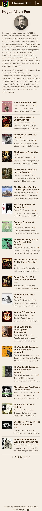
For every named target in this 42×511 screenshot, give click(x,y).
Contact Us (8, 507)
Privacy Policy (32, 507)
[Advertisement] (21, 483)
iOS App (26, 510)
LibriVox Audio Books (21, 2)
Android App (17, 510)
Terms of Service (19, 507)
